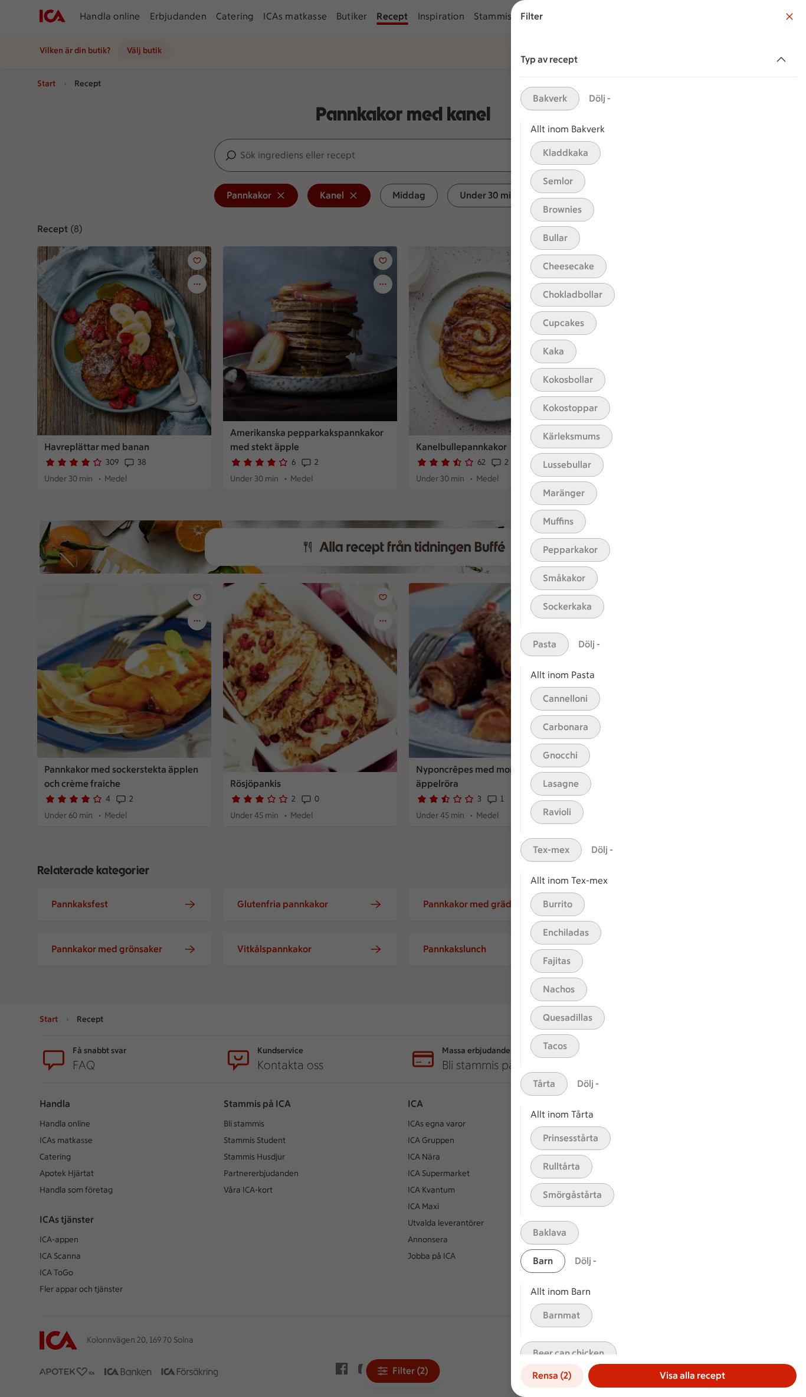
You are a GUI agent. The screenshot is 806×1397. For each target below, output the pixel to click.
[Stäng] (789, 16)
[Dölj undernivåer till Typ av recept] (784, 59)
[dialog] (658, 698)
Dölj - (600, 98)
